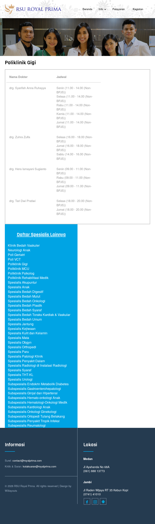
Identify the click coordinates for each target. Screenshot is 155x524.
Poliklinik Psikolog (21, 273)
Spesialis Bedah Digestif (25, 291)
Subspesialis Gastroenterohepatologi (34, 388)
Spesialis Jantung (21, 324)
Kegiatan (138, 9)
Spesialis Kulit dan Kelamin (27, 333)
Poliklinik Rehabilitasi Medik (28, 277)
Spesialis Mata (18, 337)
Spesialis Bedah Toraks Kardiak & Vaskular (39, 314)
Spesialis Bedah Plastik (25, 305)
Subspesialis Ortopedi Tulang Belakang (36, 416)
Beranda (87, 9)
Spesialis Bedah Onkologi (26, 301)
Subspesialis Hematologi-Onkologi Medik (37, 402)
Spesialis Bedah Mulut (24, 296)
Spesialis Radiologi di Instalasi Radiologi (37, 365)
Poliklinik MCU (18, 268)
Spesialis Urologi (20, 379)
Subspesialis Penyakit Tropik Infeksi (34, 421)
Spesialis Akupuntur (22, 282)
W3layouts (11, 490)
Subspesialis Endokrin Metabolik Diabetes (38, 384)
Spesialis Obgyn (19, 342)
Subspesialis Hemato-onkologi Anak (34, 397)
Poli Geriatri (16, 254)
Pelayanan (118, 9)
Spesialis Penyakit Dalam (26, 361)
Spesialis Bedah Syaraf (25, 310)
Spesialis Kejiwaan (22, 328)
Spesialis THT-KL (20, 374)
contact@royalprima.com (27, 460)
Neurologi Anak (19, 250)
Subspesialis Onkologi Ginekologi (32, 411)
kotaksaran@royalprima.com (39, 466)
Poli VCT (14, 259)
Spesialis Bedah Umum (25, 319)
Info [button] (101, 9)
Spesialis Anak (18, 287)
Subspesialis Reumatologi (27, 425)
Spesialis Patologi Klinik (25, 356)
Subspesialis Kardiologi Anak (29, 407)
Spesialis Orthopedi (22, 347)
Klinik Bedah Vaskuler (24, 245)
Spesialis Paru (18, 351)
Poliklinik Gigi (18, 264)
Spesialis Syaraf (19, 370)
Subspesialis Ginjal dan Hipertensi (33, 393)
